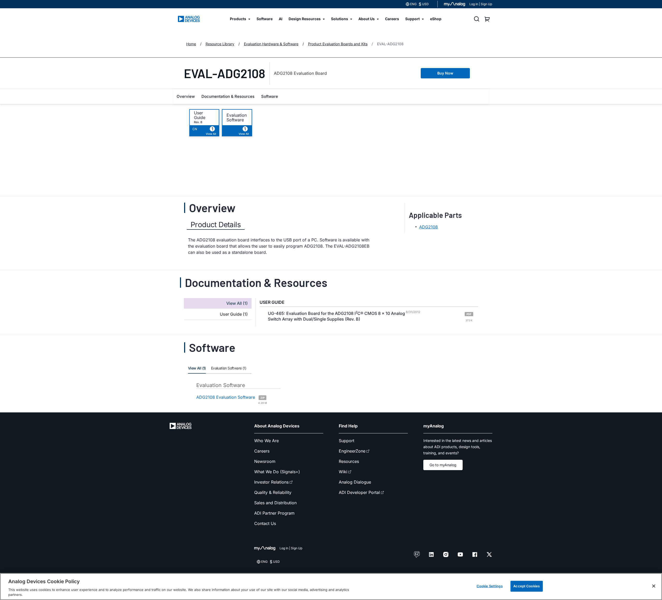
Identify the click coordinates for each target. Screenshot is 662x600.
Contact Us (265, 523)
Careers (261, 451)
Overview (186, 96)
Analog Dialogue (355, 482)
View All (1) (197, 368)
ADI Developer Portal (359, 492)
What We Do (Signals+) (277, 471)
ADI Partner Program (274, 513)
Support (346, 440)
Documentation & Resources (227, 96)
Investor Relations (271, 482)
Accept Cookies (526, 586)
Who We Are (266, 440)
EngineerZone (352, 451)
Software (269, 96)
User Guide (199, 115)
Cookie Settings (490, 586)
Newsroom (264, 461)
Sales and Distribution (275, 502)
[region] (331, 586)
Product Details (216, 224)
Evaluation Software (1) (228, 368)
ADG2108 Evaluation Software (231, 399)
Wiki (343, 471)
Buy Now (445, 73)
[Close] (653, 586)
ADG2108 (428, 226)
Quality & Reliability (272, 492)
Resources (349, 461)
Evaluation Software (237, 117)
